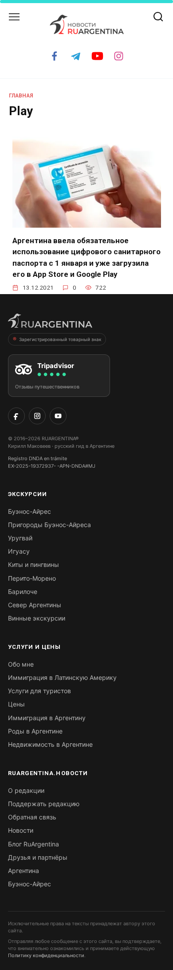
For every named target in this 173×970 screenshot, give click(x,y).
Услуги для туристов (39, 691)
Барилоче (22, 591)
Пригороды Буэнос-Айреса (49, 524)
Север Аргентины (34, 605)
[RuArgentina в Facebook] (16, 415)
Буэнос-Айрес (29, 511)
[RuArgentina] (50, 323)
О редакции (26, 790)
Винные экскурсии (36, 618)
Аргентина (23, 870)
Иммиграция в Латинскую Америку (62, 677)
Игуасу (19, 551)
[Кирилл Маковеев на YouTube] (58, 415)
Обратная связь (32, 817)
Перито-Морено (32, 578)
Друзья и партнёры (37, 857)
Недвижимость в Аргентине (50, 744)
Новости (20, 830)
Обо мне (21, 664)
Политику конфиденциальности (46, 955)
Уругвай (20, 538)
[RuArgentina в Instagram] (37, 415)
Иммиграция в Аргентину (47, 718)
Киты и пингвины (33, 564)
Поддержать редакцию (43, 803)
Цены (16, 704)
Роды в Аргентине (35, 731)
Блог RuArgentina (33, 844)
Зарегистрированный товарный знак (60, 339)
